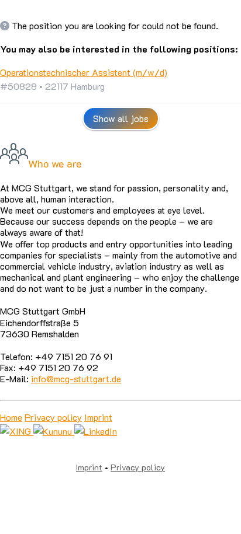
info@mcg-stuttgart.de (76, 378)
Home (11, 417)
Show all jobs (121, 118)
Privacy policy (53, 417)
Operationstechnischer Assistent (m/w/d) (83, 72)
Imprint (98, 417)
